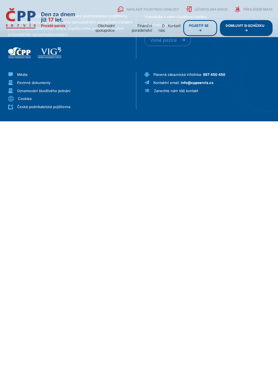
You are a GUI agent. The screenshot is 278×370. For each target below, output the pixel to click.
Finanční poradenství (142, 28)
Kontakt (174, 25)
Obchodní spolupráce (105, 28)
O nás (162, 28)
